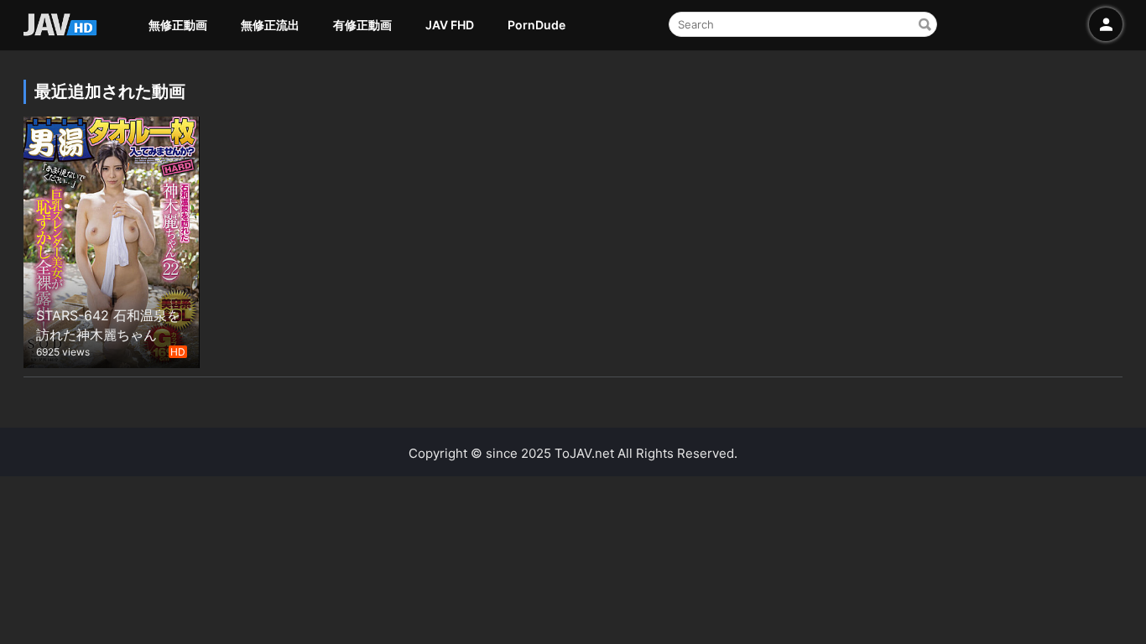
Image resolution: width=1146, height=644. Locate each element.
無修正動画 (177, 25)
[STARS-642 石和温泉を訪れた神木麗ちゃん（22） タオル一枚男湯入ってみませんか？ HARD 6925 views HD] (111, 240)
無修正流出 (270, 25)
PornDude (536, 25)
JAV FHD (449, 25)
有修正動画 (362, 25)
